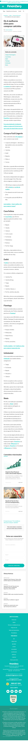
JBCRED (14, 644)
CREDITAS (14, 641)
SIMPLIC (14, 654)
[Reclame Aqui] (13, 699)
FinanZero (6, 15)
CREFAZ (14, 657)
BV (14, 638)
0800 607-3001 (16, 683)
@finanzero (14, 443)
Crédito (20, 11)
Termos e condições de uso (14, 625)
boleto (11, 187)
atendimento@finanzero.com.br (14, 675)
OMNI (14, 646)
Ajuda (14, 622)
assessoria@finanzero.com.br (14, 679)
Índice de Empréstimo (14, 630)
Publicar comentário (14, 565)
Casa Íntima (8, 56)
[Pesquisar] (23, 11)
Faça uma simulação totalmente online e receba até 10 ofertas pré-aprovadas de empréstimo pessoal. (13, 126)
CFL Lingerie (18, 136)
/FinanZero (13, 446)
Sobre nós (14, 619)
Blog (4, 11)
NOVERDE (14, 649)
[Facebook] (7, 691)
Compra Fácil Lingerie (10, 54)
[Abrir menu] (3, 6)
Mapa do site (14, 627)
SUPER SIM (14, 652)
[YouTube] (20, 691)
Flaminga (7, 60)
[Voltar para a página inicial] (14, 6)
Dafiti (6, 58)
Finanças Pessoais (17, 15)
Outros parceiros (14, 659)
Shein (6, 65)
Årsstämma (14, 632)
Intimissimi (7, 63)
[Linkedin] (12, 691)
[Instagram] (16, 691)
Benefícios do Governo (12, 11)
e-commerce (7, 86)
